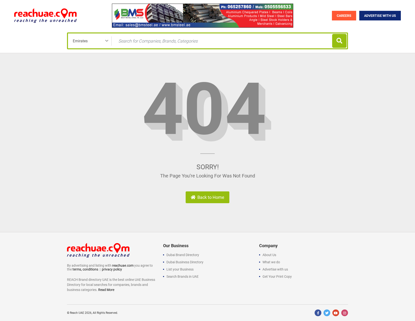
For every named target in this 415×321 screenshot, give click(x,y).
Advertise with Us (380, 16)
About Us (269, 255)
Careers (344, 16)
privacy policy (112, 269)
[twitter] (326, 312)
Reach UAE (77, 313)
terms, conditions (85, 269)
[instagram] (344, 312)
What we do (271, 262)
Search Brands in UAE (182, 276)
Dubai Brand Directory (182, 255)
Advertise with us (275, 269)
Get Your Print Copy (277, 276)
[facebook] (318, 312)
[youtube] (335, 312)
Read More (106, 290)
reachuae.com (123, 265)
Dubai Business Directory (184, 262)
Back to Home (210, 197)
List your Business (180, 269)
